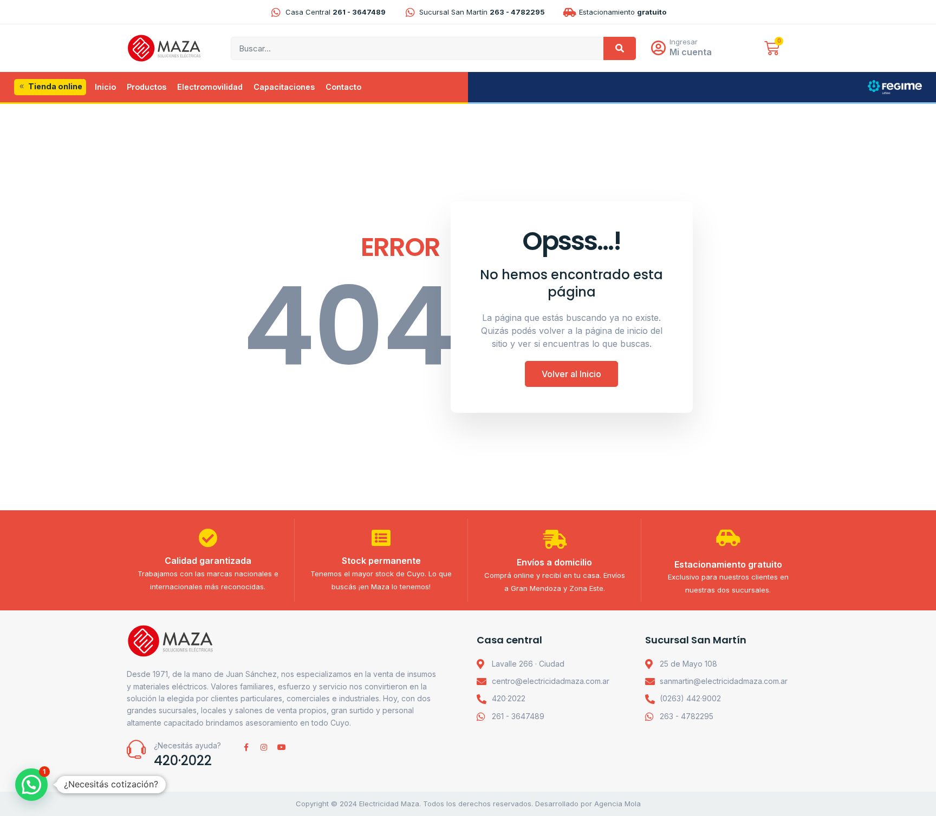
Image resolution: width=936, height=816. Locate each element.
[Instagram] (263, 747)
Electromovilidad (210, 86)
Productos (146, 86)
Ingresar (684, 41)
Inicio (105, 86)
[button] (31, 784)
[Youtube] (281, 747)
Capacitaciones (284, 86)
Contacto (343, 86)
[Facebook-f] (245, 747)
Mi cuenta (691, 52)
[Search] (619, 48)
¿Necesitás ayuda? (187, 745)
